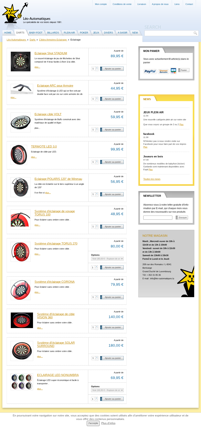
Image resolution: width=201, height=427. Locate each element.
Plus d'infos (108, 423)
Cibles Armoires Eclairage (53, 39)
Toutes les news (151, 179)
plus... (37, 67)
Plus (181, 124)
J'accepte (93, 423)
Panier (184, 70)
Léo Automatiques (16, 39)
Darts (33, 39)
